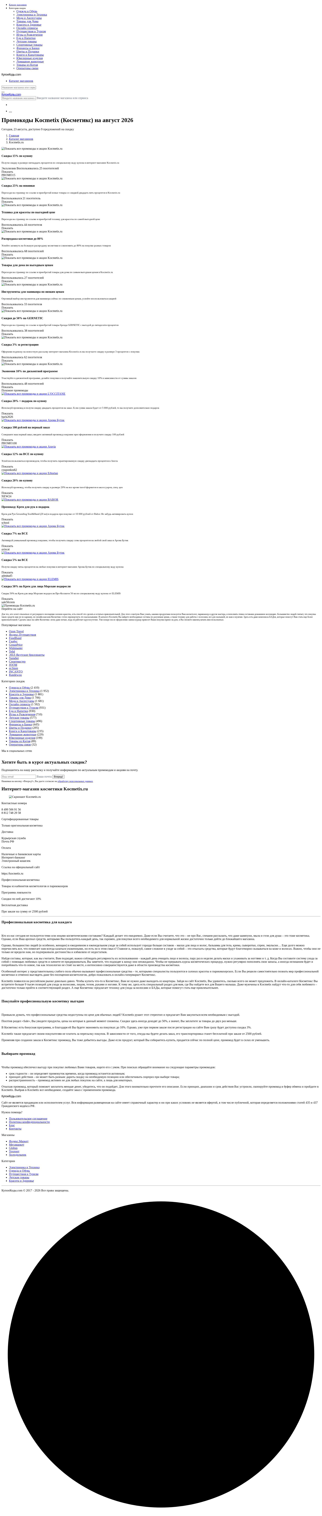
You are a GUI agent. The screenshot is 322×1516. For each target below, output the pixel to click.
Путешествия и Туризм (31, 31)
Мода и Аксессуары (29, 18)
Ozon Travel (16, 631)
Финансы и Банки (28, 48)
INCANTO (16, 671)
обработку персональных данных (75, 781)
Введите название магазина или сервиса (62, 98)
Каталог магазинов (21, 139)
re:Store (13, 668)
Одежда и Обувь (26, 11)
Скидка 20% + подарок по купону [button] (24, 401)
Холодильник (17, 1154)
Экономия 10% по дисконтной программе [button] (29, 371)
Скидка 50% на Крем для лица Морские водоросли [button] (36, 586)
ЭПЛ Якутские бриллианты (27, 654)
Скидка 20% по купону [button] (17, 480)
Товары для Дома (27, 21)
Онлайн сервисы (27, 28)
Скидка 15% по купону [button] (17, 155)
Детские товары (26, 41)
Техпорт (14, 1151)
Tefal (12, 651)
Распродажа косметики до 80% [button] (22, 238)
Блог (12, 1125)
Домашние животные (30, 61)
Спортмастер (17, 661)
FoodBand (15, 638)
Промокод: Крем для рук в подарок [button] (25, 506)
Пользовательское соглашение (28, 1118)
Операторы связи (27, 68)
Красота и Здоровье (28, 24)
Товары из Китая (27, 64)
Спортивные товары (29, 44)
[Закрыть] (2, 92)
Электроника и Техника (31, 14)
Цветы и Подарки (27, 51)
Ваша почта (44, 776)
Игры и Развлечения (29, 34)
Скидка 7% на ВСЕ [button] (14, 533)
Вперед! (58, 776)
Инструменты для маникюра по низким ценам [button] (32, 291)
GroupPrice (16, 644)
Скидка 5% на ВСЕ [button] (14, 559)
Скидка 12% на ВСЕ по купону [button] (22, 454)
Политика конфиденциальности (29, 1122)
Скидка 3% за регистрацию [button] (20, 344)
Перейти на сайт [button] (12, 608)
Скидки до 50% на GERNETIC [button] (22, 318)
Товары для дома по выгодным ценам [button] (27, 265)
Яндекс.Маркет (19, 1141)
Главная (14, 135)
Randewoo (15, 674)
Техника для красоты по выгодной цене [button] (28, 212)
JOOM (13, 664)
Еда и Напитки (26, 38)
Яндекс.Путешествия (22, 634)
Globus (13, 1148)
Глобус (13, 641)
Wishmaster (16, 648)
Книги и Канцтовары (30, 54)
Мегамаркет (16, 1144)
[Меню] (10, 112)
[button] (165, 8)
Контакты (15, 1128)
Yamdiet (14, 658)
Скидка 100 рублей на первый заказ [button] (25, 427)
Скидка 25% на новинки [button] (18, 185)
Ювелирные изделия (29, 58)
